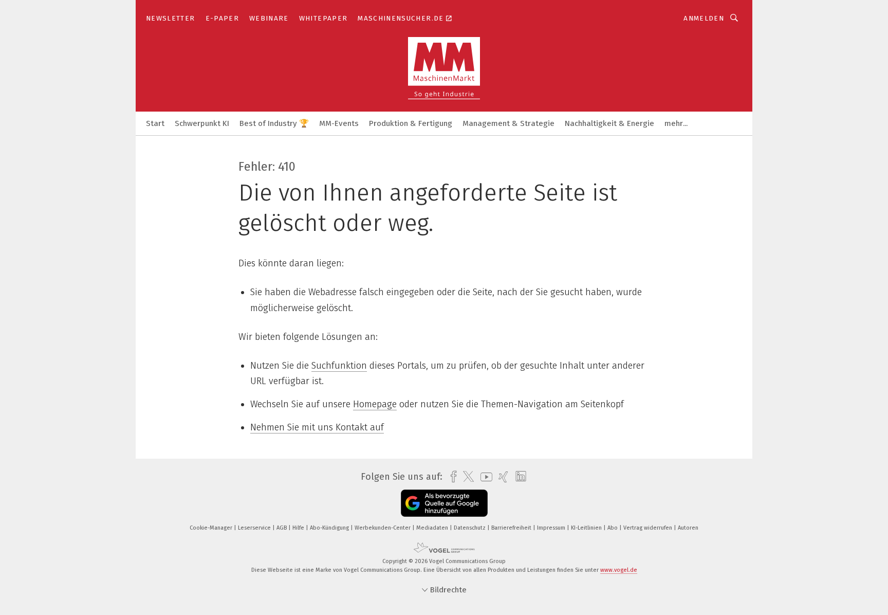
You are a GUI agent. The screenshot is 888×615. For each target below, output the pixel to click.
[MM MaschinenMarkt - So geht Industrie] (155, 123)
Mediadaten (433, 527)
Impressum (552, 527)
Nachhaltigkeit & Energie (609, 123)
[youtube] (483, 477)
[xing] (500, 477)
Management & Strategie (508, 123)
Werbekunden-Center (383, 527)
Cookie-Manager (212, 527)
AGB (282, 527)
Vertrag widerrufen (648, 527)
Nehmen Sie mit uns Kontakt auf (317, 427)
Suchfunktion (339, 365)
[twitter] (465, 476)
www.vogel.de (618, 570)
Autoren (688, 527)
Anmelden (703, 18)
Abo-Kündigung (330, 527)
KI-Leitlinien (587, 527)
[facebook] (451, 477)
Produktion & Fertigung (410, 123)
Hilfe (299, 527)
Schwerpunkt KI (202, 123)
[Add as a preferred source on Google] (444, 503)
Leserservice (255, 527)
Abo (613, 527)
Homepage (375, 404)
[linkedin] (518, 476)
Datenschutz (470, 527)
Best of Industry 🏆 (274, 123)
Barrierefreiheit (512, 527)
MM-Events (339, 123)
